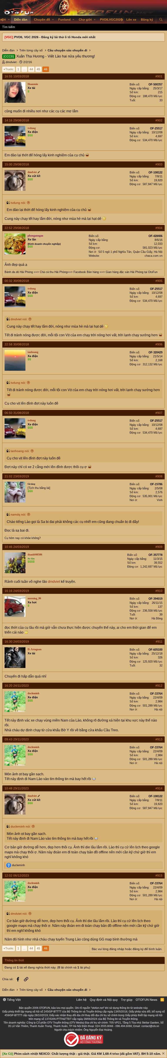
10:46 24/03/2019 (17, 547)
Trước (9, 69)
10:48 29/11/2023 (17, 788)
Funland (64, 19)
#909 (158, 547)
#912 (158, 685)
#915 (158, 875)
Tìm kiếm (8, 27)
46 (45, 69)
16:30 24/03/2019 (17, 641)
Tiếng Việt (13, 999)
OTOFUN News (146, 999)
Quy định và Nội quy (104, 999)
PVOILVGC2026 (111, 19)
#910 (158, 591)
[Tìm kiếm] (161, 20)
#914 (158, 788)
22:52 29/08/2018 (17, 228)
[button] (9, 20)
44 (31, 69)
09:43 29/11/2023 (17, 739)
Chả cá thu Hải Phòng (53, 272)
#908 (158, 476)
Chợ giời (85, 19)
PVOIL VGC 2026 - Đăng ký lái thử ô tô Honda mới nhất (54, 37)
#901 (158, 76)
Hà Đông (157, 618)
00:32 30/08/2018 (17, 280)
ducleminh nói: (21, 826)
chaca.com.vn (153, 255)
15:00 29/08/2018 (17, 164)
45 (38, 69)
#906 (158, 344)
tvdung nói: (18, 202)
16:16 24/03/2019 (17, 591)
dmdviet (11, 62)
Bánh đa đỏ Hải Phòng (19, 272)
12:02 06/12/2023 (17, 875)
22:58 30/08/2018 (17, 344)
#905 (158, 280)
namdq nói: (18, 514)
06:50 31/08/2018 (17, 413)
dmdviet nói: (19, 319)
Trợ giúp (126, 999)
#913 (158, 739)
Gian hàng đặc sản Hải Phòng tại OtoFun (131, 272)
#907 (158, 413)
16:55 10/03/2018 (17, 76)
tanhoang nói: (20, 451)
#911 (159, 641)
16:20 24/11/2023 (17, 685)
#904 (158, 228)
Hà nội (158, 709)
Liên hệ (81, 999)
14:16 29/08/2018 (17, 120)
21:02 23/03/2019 (17, 476)
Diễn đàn (20, 19)
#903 (158, 164)
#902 (158, 120)
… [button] (24, 69)
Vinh (159, 500)
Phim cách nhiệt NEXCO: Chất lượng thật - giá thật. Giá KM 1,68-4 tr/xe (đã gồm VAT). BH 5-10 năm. (87, 1053)
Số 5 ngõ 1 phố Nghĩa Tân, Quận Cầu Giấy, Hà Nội (130, 251)
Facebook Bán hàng (86, 272)
